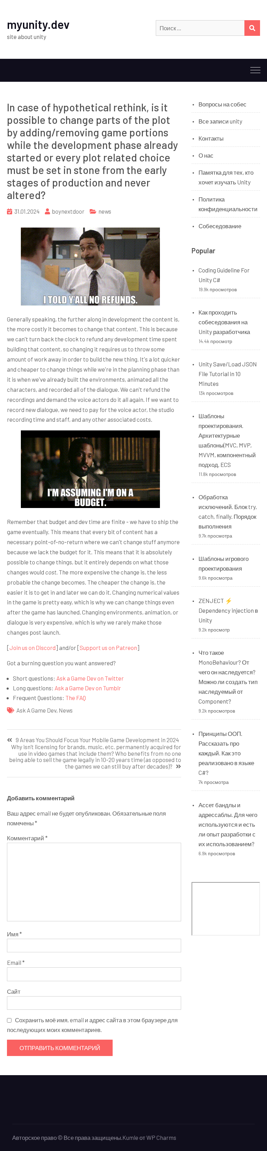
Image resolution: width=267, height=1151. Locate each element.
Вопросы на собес (222, 104)
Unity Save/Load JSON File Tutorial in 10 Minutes (228, 373)
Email (16, 962)
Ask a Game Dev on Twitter (90, 678)
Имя (14, 933)
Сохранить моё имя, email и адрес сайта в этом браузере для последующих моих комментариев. (92, 1024)
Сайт (14, 991)
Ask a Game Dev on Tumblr (88, 687)
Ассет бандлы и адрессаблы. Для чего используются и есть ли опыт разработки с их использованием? (228, 824)
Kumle (130, 1137)
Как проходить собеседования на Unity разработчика (224, 322)
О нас (206, 155)
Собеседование (220, 225)
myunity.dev (38, 24)
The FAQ (75, 697)
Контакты (211, 138)
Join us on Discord (32, 647)
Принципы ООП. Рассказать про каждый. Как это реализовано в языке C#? (226, 753)
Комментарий (27, 837)
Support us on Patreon (108, 647)
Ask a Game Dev (36, 710)
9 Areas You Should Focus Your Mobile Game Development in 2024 (97, 740)
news (104, 211)
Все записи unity (220, 121)
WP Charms (161, 1137)
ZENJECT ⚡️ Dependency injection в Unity (228, 610)
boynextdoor (68, 211)
